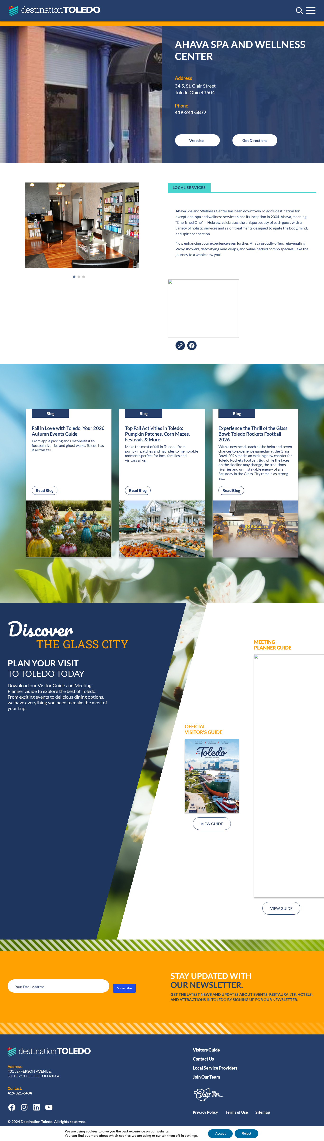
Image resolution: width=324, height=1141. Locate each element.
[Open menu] (310, 10)
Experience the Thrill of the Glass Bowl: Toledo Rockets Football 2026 (252, 433)
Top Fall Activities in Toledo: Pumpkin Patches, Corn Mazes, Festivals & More (157, 433)
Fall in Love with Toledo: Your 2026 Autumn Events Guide (68, 431)
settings (191, 1136)
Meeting (264, 642)
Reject (246, 1133)
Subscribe (124, 988)
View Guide (212, 823)
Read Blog (46, 490)
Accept (220, 1133)
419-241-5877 (191, 112)
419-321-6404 (20, 1093)
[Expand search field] (299, 10)
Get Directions (254, 140)
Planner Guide (272, 647)
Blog (50, 413)
